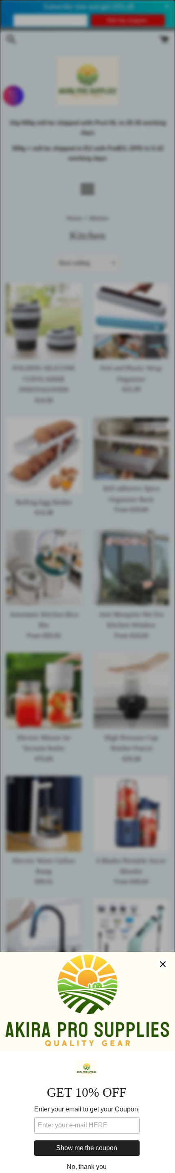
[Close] (162, 964)
